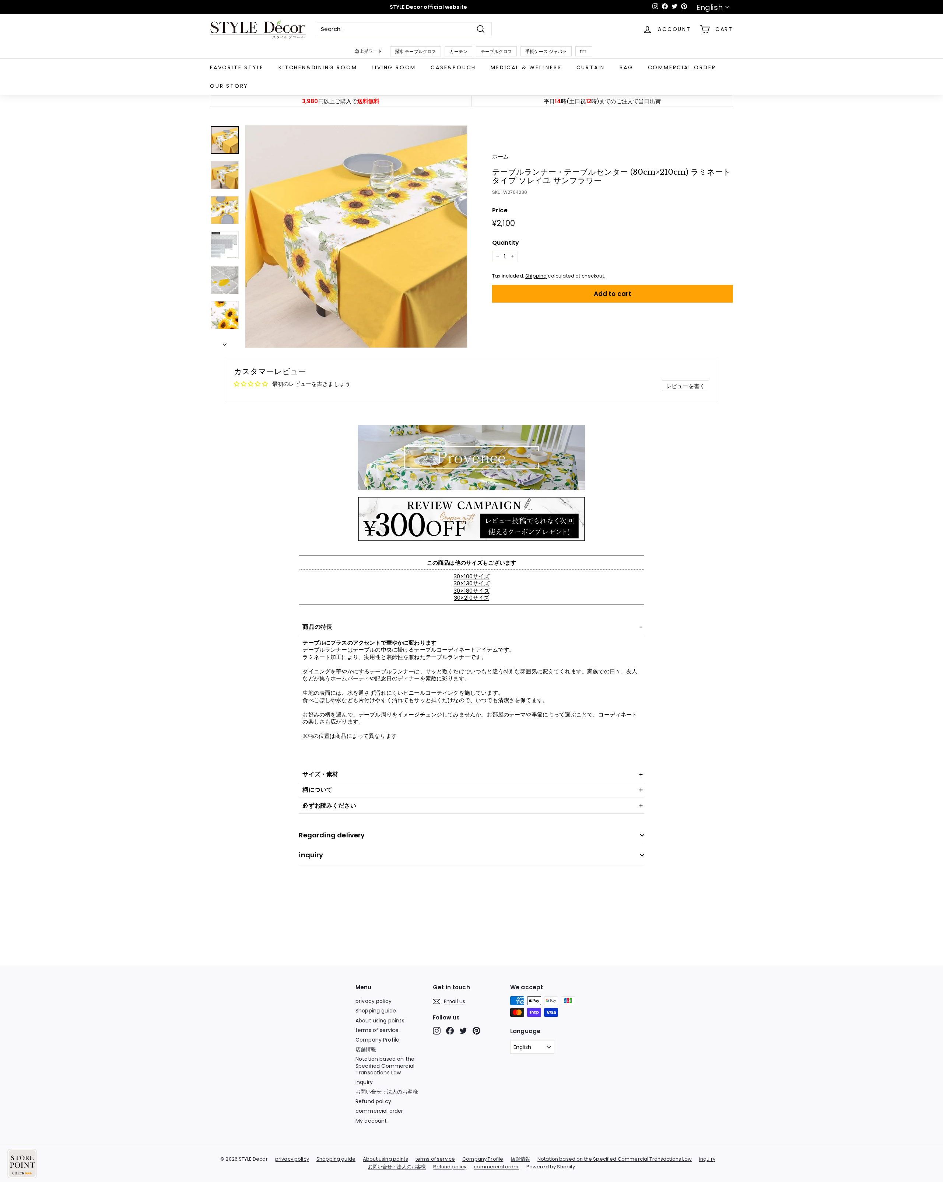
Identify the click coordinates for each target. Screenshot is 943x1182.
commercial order (682, 67)
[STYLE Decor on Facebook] (450, 1031)
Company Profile (377, 1039)
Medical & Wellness (526, 67)
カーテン (458, 51)
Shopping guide (375, 1010)
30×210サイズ (471, 598)
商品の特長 (317, 627)
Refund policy (373, 1101)
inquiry (311, 855)
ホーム (500, 156)
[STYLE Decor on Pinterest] (476, 1031)
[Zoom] (356, 237)
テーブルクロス (496, 51)
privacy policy (373, 1001)
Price (500, 211)
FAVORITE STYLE (237, 67)
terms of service (377, 1030)
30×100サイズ (471, 576)
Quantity (505, 243)
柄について (317, 789)
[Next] (224, 342)
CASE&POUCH (453, 67)
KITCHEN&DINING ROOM (317, 67)
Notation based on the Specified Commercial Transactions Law (384, 1065)
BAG (626, 67)
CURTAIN (590, 67)
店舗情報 (365, 1049)
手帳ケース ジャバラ (546, 51)
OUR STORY (229, 86)
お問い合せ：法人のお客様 (386, 1091)
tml (584, 51)
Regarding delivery (332, 835)
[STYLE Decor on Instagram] (437, 1031)
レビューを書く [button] (685, 386)
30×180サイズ (471, 591)
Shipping (536, 276)
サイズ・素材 (320, 774)
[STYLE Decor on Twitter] (463, 1031)
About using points (379, 1020)
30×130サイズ (471, 583)
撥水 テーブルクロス (416, 51)
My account (371, 1121)
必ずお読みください (329, 805)
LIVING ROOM (394, 67)
